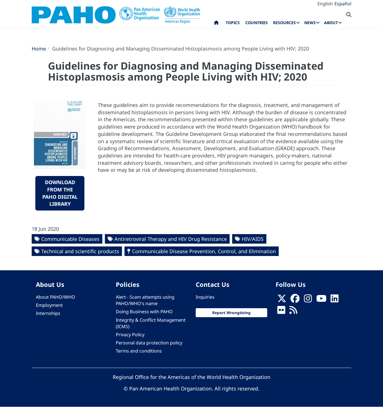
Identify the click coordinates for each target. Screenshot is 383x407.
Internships (48, 313)
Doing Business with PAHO (144, 311)
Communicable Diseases (70, 238)
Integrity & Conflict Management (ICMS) (151, 323)
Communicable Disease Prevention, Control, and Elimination (204, 251)
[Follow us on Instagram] (308, 300)
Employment (49, 305)
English (325, 4)
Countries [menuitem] (256, 22)
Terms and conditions (139, 351)
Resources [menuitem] (284, 22)
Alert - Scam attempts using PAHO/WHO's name (145, 300)
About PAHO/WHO (55, 297)
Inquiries (205, 297)
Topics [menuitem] (233, 22)
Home (39, 48)
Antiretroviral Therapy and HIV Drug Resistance (170, 238)
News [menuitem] (310, 22)
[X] (281, 300)
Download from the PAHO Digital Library (60, 193)
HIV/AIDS (253, 238)
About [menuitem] (331, 22)
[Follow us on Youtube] (321, 300)
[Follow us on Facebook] (294, 300)
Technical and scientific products (80, 251)
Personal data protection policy (149, 343)
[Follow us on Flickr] (281, 312)
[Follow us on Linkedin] (334, 300)
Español (342, 4)
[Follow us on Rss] (293, 312)
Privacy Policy (130, 334)
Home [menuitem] (216, 23)
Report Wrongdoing (231, 312)
